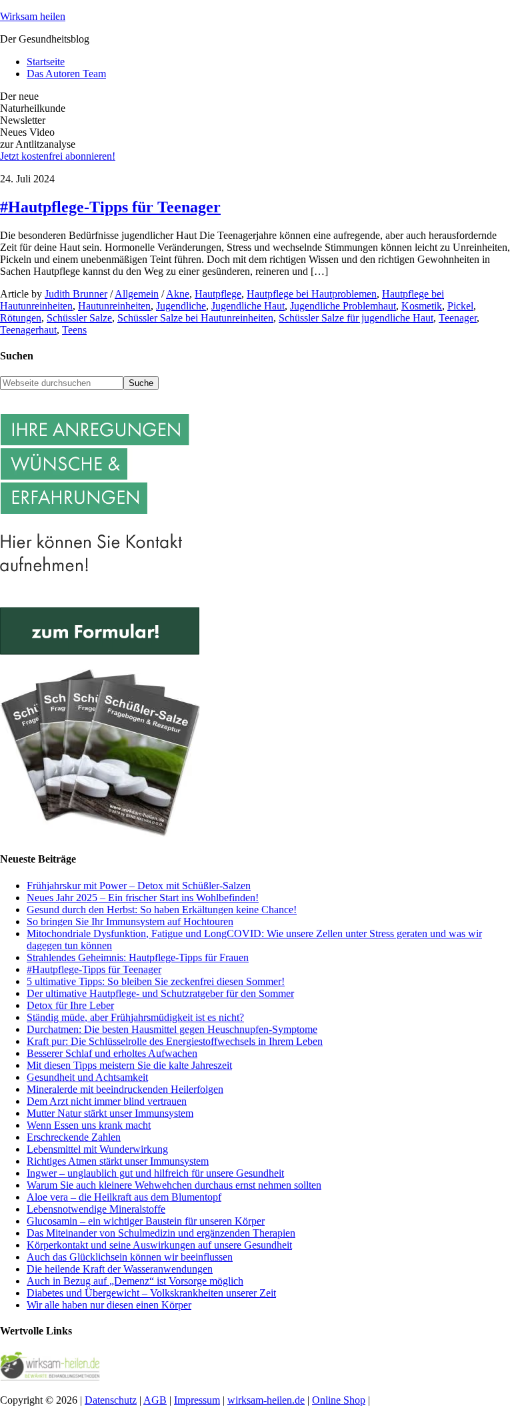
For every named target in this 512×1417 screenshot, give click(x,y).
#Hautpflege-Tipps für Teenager (110, 207)
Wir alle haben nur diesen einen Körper (109, 1305)
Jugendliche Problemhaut (343, 305)
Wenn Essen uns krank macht (89, 1125)
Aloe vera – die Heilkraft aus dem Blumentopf (124, 1197)
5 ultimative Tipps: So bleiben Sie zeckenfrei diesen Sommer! (156, 981)
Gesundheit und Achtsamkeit (87, 1077)
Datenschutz (111, 1400)
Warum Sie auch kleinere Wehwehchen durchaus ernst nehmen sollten (174, 1185)
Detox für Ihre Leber (70, 1005)
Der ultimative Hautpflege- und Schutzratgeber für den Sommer (160, 993)
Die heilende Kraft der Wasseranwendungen (120, 1269)
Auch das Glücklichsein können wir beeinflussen (130, 1257)
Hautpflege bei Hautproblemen (312, 294)
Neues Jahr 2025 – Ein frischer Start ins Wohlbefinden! (143, 897)
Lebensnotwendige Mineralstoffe (96, 1209)
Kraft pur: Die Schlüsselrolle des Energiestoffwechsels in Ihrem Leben (175, 1041)
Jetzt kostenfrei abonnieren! (57, 156)
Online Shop (338, 1400)
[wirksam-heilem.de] (50, 1377)
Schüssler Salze (79, 317)
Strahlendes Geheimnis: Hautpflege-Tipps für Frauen (138, 957)
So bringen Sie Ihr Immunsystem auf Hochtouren (130, 921)
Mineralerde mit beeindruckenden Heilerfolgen (125, 1089)
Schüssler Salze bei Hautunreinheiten (195, 317)
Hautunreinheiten (114, 305)
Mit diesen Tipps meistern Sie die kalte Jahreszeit (129, 1065)
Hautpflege (218, 294)
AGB (155, 1400)
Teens (74, 329)
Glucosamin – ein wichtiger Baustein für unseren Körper (146, 1221)
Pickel (460, 305)
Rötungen (20, 317)
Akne (177, 294)
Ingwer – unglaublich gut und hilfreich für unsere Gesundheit (155, 1173)
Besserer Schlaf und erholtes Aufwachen (112, 1053)
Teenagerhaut (28, 329)
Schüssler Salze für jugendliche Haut (356, 317)
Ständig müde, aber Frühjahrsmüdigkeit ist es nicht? (135, 1017)
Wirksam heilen (32, 16)
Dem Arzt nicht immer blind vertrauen (107, 1101)
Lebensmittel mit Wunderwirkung (97, 1149)
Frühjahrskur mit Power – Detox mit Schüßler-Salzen (139, 885)
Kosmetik (421, 305)
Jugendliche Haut (248, 305)
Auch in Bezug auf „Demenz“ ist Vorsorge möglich (135, 1281)
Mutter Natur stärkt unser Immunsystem (110, 1113)
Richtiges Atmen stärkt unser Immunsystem (118, 1161)
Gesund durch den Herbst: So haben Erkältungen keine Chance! (162, 909)
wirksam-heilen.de (266, 1400)
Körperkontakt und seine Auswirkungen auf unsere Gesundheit (159, 1245)
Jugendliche (181, 305)
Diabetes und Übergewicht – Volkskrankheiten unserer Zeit (151, 1293)
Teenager (458, 317)
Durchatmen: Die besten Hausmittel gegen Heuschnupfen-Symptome (172, 1029)
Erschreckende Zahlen (74, 1137)
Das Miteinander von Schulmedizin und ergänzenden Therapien (161, 1233)
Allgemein (137, 294)
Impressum (197, 1400)
